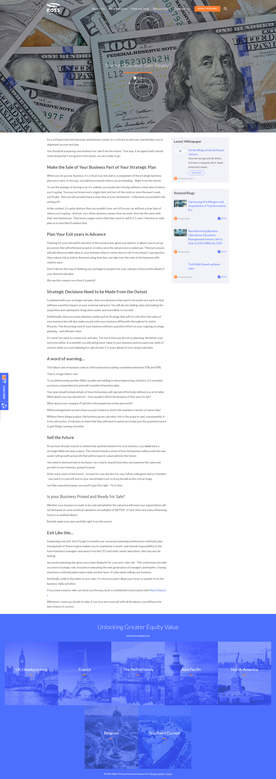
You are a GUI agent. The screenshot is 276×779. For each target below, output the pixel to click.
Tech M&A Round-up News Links (204, 266)
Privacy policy (157, 774)
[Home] (53, 8)
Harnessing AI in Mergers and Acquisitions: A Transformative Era (207, 206)
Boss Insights (118, 8)
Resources (160, 8)
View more (196, 173)
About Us (98, 8)
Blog (139, 77)
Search (225, 8)
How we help (140, 8)
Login (169, 774)
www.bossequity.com (138, 635)
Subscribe (4, 392)
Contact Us (182, 8)
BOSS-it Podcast (207, 8)
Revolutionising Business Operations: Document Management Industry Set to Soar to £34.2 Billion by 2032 (205, 237)
